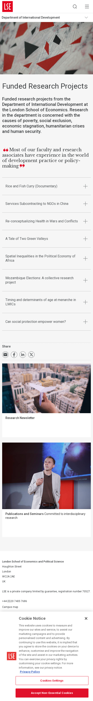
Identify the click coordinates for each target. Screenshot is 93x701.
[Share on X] (31, 354)
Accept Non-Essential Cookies (52, 693)
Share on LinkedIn (22, 354)
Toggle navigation (88, 17)
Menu (87, 6)
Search (75, 6)
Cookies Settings (51, 680)
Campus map (10, 607)
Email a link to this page (5, 354)
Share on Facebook (14, 354)
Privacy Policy (30, 671)
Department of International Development (31, 17)
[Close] (86, 618)
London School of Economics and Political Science (7, 6)
